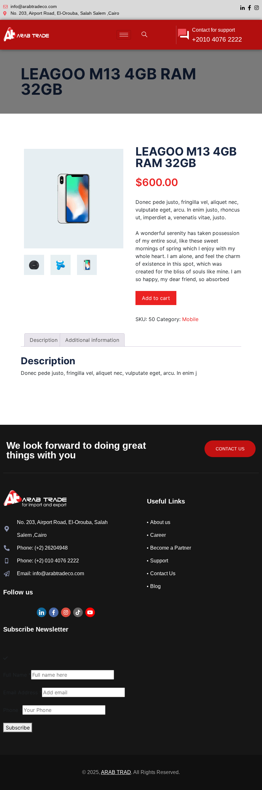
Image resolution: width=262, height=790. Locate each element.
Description (44, 340)
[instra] (66, 612)
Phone (12, 710)
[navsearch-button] (144, 34)
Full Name (17, 675)
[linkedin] (242, 7)
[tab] (43, 340)
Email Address (22, 692)
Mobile (190, 319)
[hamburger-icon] (124, 34)
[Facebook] (249, 7)
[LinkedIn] (41, 612)
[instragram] (256, 7)
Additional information (92, 340)
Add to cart (156, 298)
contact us (230, 448)
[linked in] (78, 612)
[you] (90, 612)
